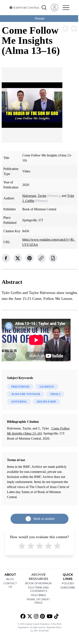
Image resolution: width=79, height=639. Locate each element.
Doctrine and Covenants (38, 589)
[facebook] (6, 258)
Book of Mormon (38, 583)
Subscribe (67, 587)
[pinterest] (29, 258)
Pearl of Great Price (38, 601)
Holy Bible (38, 595)
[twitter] (17, 258)
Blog (10, 579)
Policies (68, 583)
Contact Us (10, 585)
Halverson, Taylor (34, 195)
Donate (39, 18)
